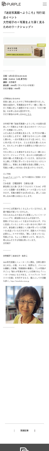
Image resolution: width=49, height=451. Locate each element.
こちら (28, 114)
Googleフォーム (9, 177)
